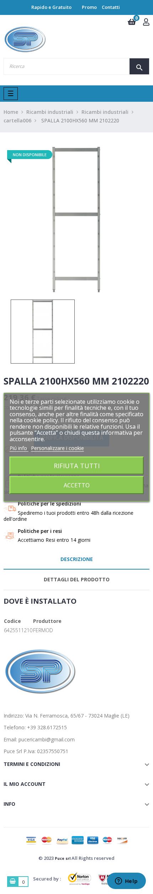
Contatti (111, 7)
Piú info (19, 448)
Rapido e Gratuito (51, 7)
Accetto (77, 485)
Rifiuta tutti (77, 465)
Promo (89, 7)
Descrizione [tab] (76, 559)
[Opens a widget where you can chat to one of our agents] (126, 881)
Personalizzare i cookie (57, 448)
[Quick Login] (146, 22)
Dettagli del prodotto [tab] (77, 579)
